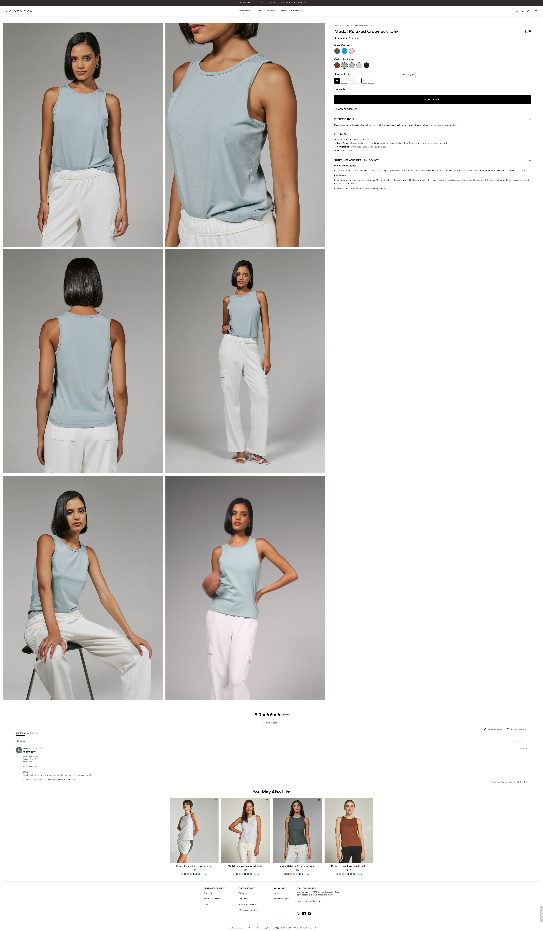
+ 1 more (204, 874)
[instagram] (298, 913)
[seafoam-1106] (344, 65)
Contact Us (208, 893)
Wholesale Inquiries (248, 910)
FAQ (206, 904)
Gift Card (243, 898)
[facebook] (304, 913)
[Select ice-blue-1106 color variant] (191, 874)
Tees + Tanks (344, 25)
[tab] (493, 729)
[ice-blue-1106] (352, 65)
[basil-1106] (337, 51)
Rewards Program (281, 898)
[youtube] (309, 913)
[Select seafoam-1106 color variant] (188, 874)
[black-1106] (366, 65)
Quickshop (194, 856)
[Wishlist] (522, 10)
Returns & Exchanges (213, 898)
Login (276, 893)
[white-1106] (359, 65)
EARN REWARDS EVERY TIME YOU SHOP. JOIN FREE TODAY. (271, 3)
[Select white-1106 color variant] (182, 874)
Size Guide (339, 89)
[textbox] (526, 742)
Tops (336, 25)
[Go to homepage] (19, 11)
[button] (28, 779)
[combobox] (519, 741)
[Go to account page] (528, 10)
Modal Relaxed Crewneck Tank (62, 779)
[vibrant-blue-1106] (344, 51)
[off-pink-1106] (352, 51)
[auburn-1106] (337, 65)
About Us (243, 893)
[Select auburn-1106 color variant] (185, 874)
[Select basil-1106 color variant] (196, 874)
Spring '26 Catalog (247, 904)
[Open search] (517, 10)
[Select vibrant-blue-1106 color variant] (199, 874)
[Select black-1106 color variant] (193, 874)
